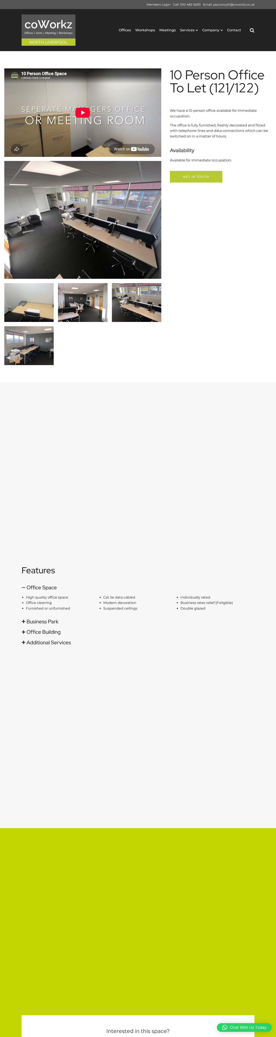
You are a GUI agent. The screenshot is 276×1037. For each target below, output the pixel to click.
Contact (234, 30)
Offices (125, 30)
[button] (244, 1027)
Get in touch (196, 177)
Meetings (167, 30)
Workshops (145, 30)
